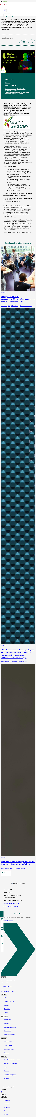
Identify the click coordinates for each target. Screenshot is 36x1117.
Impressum (6, 1103)
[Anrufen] (2, 936)
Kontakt (6, 1078)
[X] (1, 1091)
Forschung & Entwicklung (18, 89)
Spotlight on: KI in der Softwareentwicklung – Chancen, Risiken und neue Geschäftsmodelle (18, 299)
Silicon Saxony (15, 306)
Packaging (8, 93)
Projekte (6, 1023)
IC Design (13, 90)
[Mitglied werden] (2, 919)
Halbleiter (7, 90)
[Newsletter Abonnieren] (18, 949)
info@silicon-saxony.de (7, 991)
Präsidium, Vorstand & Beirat (12, 1060)
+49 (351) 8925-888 (6, 986)
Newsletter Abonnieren (7, 920)
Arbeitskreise (7, 1019)
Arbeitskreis (4, 306)
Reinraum (20, 93)
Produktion (14, 93)
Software (7, 83)
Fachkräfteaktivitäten (10, 1027)
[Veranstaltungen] (2, 928)
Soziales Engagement (10, 1074)
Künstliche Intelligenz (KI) (12, 92)
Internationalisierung (9, 1034)
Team (5, 1067)
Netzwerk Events (9, 1001)
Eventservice (7, 1031)
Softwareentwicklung (26, 306)
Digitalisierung (5, 661)
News (5, 997)
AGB (5, 1110)
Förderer (6, 1053)
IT (10, 661)
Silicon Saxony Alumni (10, 1063)
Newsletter (7, 1009)
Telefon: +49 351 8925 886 (11, 903)
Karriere (6, 1071)
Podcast (6, 1005)
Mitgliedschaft (8, 1045)
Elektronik (8, 89)
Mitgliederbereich (9, 1049)
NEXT (6, 1012)
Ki (9, 306)
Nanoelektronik (24, 92)
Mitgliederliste (8, 1041)
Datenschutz (7, 1107)
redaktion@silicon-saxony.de (11, 906)
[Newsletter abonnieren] (2, 944)
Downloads (7, 1100)
